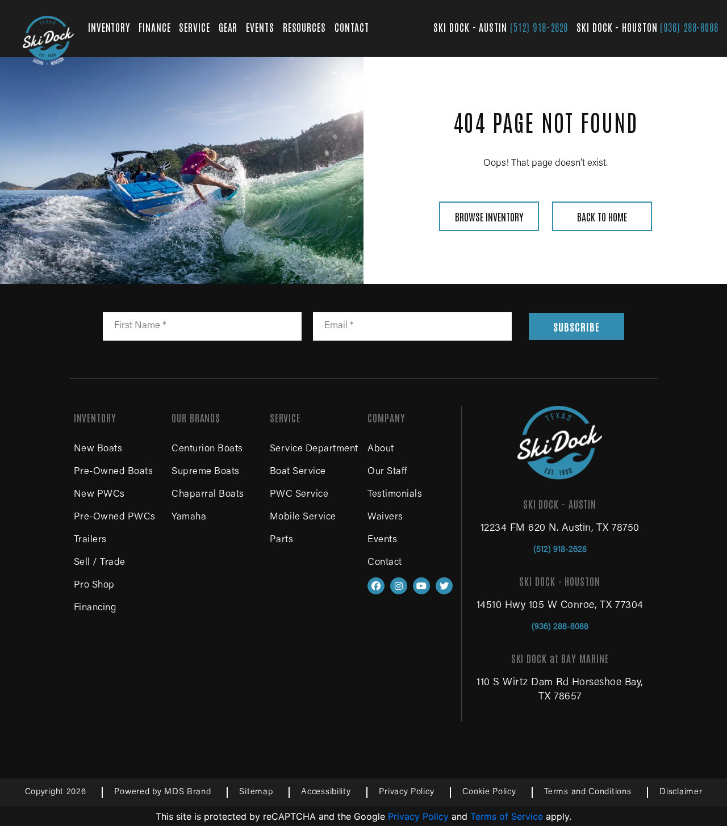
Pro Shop (94, 585)
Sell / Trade (100, 563)
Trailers (90, 540)
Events (382, 540)
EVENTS (260, 26)
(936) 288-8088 (689, 26)
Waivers (385, 517)
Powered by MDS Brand (162, 792)
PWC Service (299, 495)
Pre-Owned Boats (113, 472)
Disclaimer (680, 792)
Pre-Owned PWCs (115, 517)
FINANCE (154, 26)
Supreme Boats (206, 472)
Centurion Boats (207, 449)
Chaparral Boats (208, 495)
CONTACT (352, 26)
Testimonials (394, 495)
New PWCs (99, 495)
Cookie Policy (489, 792)
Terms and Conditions (587, 792)
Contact (384, 563)
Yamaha (189, 517)
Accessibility (325, 792)
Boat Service (298, 472)
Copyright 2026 (55, 792)
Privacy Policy (406, 792)
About (380, 449)
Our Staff (387, 472)
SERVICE (194, 26)
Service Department (314, 449)
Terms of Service (506, 816)
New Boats (98, 449)
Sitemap (256, 792)
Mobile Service (303, 517)
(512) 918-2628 (539, 26)
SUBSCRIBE (576, 326)
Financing (95, 608)
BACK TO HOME (602, 216)
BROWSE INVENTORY (489, 216)
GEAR (228, 26)
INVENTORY (109, 26)
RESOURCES (304, 26)
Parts (282, 540)
